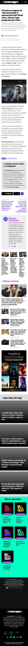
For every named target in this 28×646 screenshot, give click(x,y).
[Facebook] (9, 246)
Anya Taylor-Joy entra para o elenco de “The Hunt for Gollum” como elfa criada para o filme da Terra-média (18, 332)
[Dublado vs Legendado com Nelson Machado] (7, 532)
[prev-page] (4, 571)
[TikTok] (17, 637)
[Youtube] (14, 246)
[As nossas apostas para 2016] (21, 532)
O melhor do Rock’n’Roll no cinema (7, 567)
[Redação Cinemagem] (3, 36)
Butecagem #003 (7, 562)
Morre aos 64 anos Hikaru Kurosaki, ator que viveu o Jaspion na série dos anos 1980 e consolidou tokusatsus (13, 265)
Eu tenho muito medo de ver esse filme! (7, 520)
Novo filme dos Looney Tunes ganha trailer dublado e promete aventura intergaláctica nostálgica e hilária (20, 207)
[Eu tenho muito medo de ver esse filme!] (7, 508)
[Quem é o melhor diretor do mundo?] (21, 508)
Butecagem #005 (7, 538)
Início (4, 8)
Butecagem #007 (7, 514)
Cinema (8, 8)
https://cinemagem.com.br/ (17, 222)
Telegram (8, 172)
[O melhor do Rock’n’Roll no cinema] (7, 557)
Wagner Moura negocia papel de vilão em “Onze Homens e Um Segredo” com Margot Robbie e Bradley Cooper (22, 267)
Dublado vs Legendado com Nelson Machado (7, 544)
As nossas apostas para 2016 (20, 543)
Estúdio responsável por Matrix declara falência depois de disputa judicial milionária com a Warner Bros (7, 206)
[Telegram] (14, 637)
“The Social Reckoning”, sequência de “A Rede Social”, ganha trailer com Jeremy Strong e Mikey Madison (18, 342)
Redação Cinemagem (12, 35)
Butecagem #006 (20, 514)
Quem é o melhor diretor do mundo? (19, 520)
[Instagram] (12, 246)
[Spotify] (11, 637)
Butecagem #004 (20, 538)
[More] (22, 193)
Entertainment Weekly (12, 158)
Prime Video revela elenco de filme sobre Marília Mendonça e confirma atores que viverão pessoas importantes (5, 267)
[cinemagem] (10, 2)
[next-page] (8, 571)
